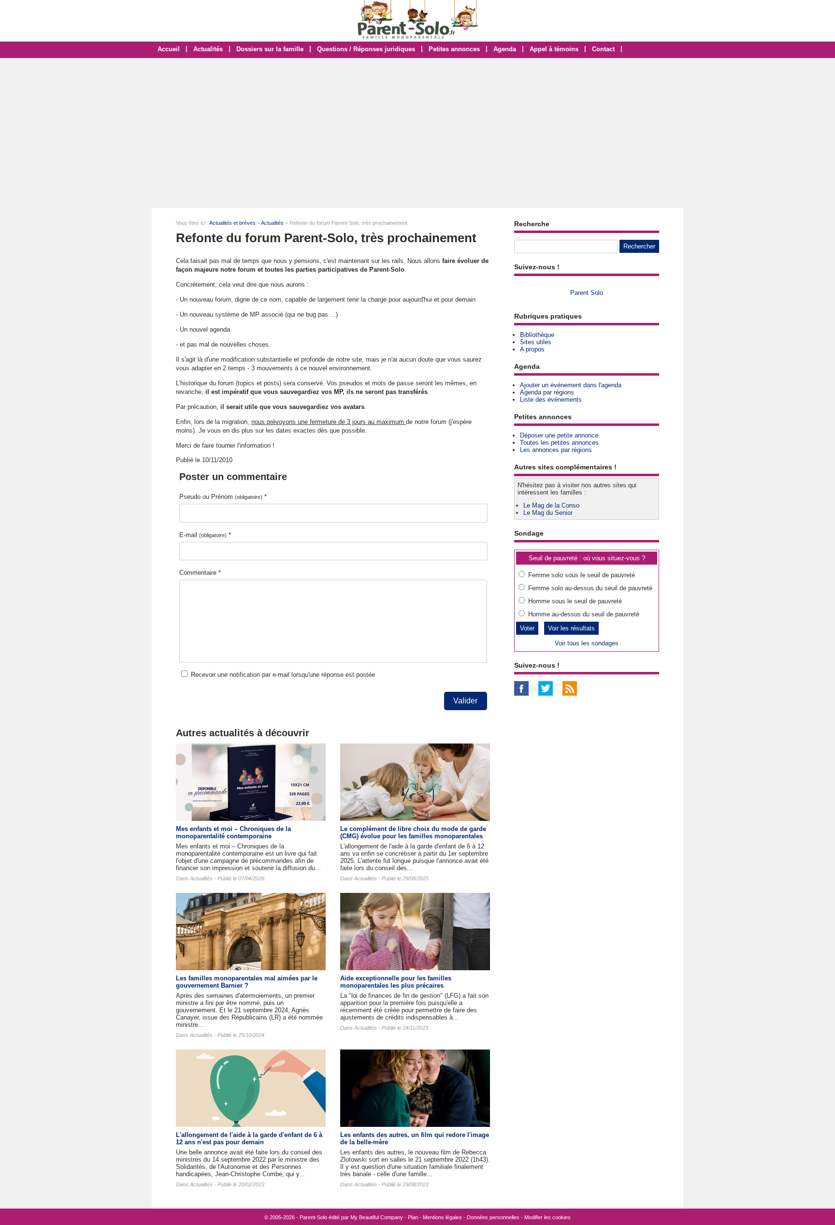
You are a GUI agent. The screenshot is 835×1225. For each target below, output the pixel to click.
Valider (465, 701)
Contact (603, 49)
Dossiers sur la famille (269, 49)
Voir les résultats (571, 628)
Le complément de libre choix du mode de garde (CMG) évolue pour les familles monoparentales (413, 832)
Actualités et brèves (232, 223)
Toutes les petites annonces (559, 442)
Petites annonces (454, 49)
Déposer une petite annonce (559, 435)
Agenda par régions (547, 392)
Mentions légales (442, 1217)
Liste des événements (551, 399)
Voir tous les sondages (587, 643)
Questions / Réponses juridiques (366, 49)
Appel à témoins (554, 49)
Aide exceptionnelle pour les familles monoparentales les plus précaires (395, 982)
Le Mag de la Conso (551, 505)
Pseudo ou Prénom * (223, 496)
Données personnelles (493, 1217)
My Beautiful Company (376, 1217)
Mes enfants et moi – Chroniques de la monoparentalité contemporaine (233, 832)
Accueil (169, 49)
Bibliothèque (537, 334)
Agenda (504, 49)
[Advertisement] (417, 133)
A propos (532, 349)
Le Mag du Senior (548, 512)
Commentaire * (200, 572)
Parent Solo (586, 292)
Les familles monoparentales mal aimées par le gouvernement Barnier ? (246, 982)
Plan (413, 1217)
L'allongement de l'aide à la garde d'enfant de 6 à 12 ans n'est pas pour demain (249, 1138)
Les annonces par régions (556, 449)
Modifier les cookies (547, 1217)
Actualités (208, 49)
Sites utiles (535, 342)
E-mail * (205, 535)
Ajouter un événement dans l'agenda (570, 385)
